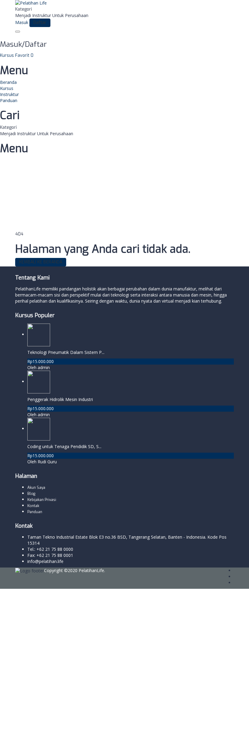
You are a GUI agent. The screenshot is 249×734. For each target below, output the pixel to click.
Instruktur (9, 94)
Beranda (8, 82)
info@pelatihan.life (45, 561)
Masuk (53, 725)
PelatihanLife (91, 570)
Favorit (24, 55)
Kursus (7, 55)
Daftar (40, 725)
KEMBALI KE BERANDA (40, 262)
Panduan (8, 100)
